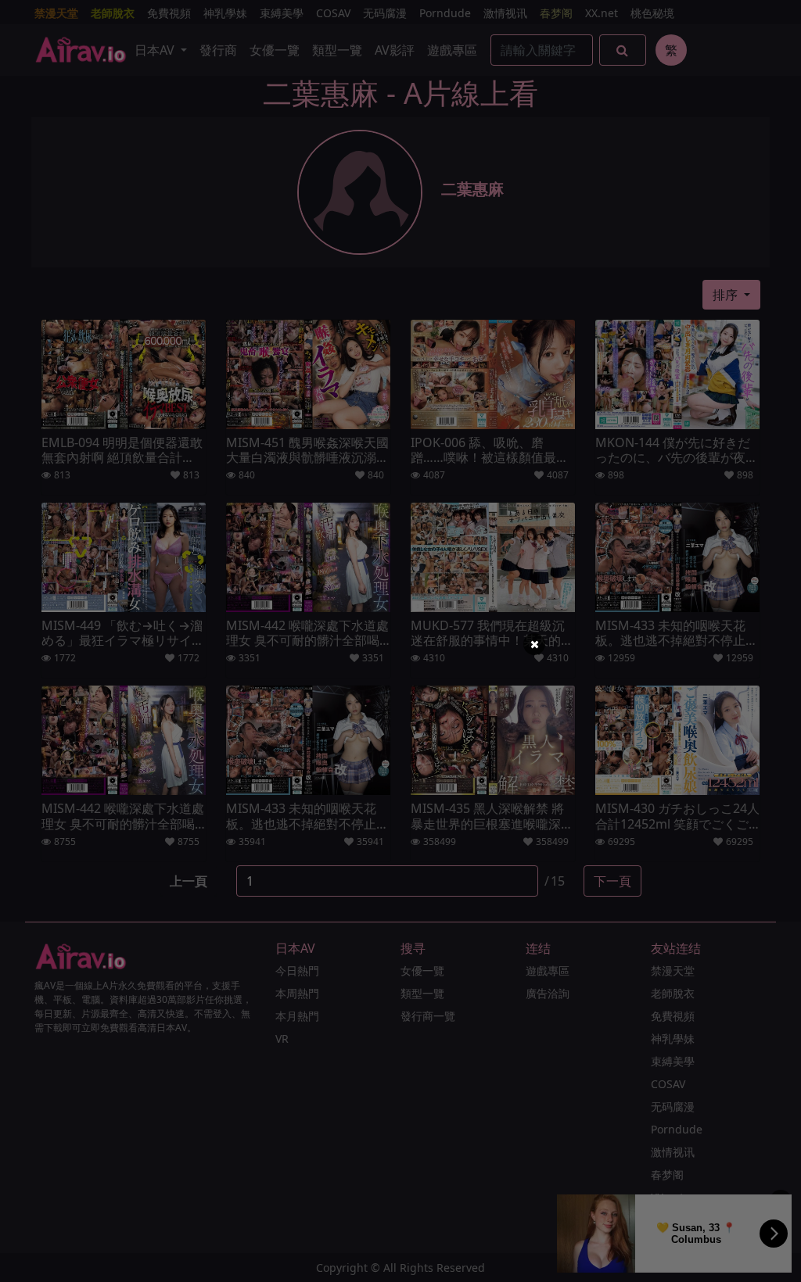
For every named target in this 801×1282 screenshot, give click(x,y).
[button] (534, 644)
